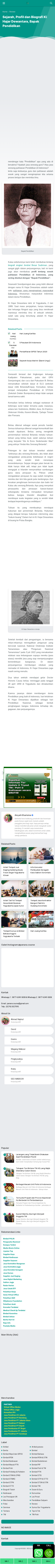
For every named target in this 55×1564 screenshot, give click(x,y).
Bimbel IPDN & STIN (39, 1458)
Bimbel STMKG (9, 1479)
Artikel (5, 1447)
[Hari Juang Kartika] (13, 335)
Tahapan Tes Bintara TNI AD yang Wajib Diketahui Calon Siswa (33, 1169)
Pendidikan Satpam (40, 1500)
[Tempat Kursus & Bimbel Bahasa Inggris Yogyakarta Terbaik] (14, 919)
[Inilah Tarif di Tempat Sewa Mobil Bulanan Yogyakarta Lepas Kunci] (14, 888)
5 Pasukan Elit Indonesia (30, 342)
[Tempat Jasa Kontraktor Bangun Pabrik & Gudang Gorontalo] (41, 888)
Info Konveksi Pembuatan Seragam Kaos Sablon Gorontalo (40, 870)
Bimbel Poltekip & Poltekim (14, 1472)
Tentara (6, 1511)
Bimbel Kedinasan (10, 1461)
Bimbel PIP (36, 1465)
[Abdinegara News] (27, 3)
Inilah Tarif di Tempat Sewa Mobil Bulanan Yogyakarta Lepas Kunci (13, 903)
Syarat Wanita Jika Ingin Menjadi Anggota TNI (30, 1215)
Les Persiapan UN (10, 1497)
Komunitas (36, 1493)
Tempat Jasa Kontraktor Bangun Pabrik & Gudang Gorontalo (40, 903)
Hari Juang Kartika (27, 333)
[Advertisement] (27, 70)
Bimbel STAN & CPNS (11, 1475)
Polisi (5, 1504)
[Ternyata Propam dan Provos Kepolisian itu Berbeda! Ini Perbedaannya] (9, 1201)
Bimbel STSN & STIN (40, 1482)
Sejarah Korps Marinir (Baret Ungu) (35, 360)
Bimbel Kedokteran (39, 1461)
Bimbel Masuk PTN (10, 1465)
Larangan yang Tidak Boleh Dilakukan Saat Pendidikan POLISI (32, 1155)
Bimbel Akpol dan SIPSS (13, 1454)
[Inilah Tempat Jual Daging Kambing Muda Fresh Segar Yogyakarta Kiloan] (14, 855)
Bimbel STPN (8, 1482)
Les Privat (36, 1497)
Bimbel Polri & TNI (39, 1468)
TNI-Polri (35, 1515)
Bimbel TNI (36, 1486)
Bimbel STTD (8, 1486)
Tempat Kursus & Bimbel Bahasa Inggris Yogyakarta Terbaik (13, 933)
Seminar (6, 1507)
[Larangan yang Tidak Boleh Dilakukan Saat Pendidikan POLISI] (9, 1158)
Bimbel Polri (8, 1468)
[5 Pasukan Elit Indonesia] (13, 344)
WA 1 (7, 1561)
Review (35, 1504)
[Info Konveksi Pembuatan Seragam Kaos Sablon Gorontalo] (41, 855)
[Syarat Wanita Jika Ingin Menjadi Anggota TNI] (9, 1217)
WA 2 (21, 1561)
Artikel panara (37, 1447)
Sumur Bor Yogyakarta (41, 1507)
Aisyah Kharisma (23, 815)
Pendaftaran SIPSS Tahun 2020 (33, 351)
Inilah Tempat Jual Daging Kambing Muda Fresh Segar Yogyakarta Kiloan (13, 871)
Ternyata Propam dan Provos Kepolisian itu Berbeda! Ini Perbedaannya (33, 1199)
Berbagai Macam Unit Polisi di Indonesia (33, 1184)
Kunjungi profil (16, 1022)
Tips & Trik (36, 1511)
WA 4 (48, 1561)
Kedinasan (7, 1493)
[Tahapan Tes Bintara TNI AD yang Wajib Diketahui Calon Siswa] (9, 1172)
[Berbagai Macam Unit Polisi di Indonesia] (9, 1188)
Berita (5, 1450)
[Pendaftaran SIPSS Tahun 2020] (13, 353)
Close (49, 769)
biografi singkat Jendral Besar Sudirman (27, 265)
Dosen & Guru (37, 1490)
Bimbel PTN (36, 1472)
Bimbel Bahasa (38, 1454)
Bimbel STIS (37, 1475)
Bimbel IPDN (8, 1458)
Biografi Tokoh (9, 1490)
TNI (4, 1515)
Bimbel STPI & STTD (40, 1479)
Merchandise (8, 1500)
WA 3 (34, 1561)
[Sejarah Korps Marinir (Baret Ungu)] (13, 362)
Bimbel (34, 1450)
